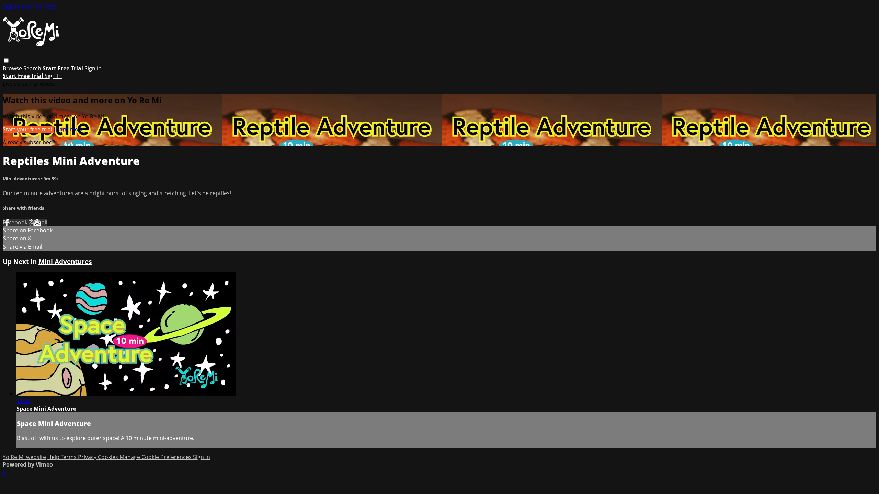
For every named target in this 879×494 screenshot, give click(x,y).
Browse (13, 68)
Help (54, 457)
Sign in (93, 68)
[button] (6, 60)
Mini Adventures (22, 179)
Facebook (16, 222)
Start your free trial (28, 129)
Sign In (53, 76)
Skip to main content (29, 6)
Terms (69, 457)
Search (33, 68)
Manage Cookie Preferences (156, 457)
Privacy (88, 457)
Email (40, 222)
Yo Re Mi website (24, 457)
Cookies (108, 457)
